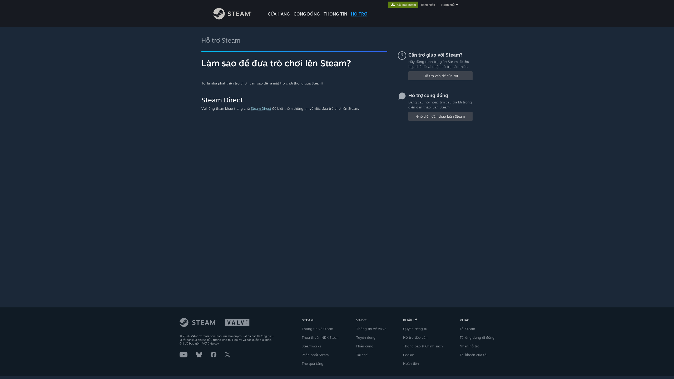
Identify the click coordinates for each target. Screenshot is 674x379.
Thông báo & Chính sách (423, 346)
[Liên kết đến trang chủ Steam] (232, 18)
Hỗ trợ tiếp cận (415, 337)
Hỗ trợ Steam (220, 40)
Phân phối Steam (315, 355)
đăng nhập (428, 5)
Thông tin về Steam (317, 329)
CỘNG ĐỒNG (307, 14)
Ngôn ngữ (448, 5)
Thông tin (335, 14)
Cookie (408, 355)
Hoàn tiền (411, 363)
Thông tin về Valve (371, 329)
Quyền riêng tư (415, 329)
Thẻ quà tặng (312, 363)
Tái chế (362, 355)
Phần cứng (364, 346)
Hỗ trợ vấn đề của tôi (440, 76)
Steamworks (311, 346)
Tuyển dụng (365, 337)
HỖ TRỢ (359, 14)
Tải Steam (467, 329)
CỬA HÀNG (279, 14)
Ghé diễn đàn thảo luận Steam (440, 116)
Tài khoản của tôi (473, 355)
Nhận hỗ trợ (469, 346)
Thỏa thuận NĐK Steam (320, 337)
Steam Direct (261, 108)
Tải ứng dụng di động (477, 337)
